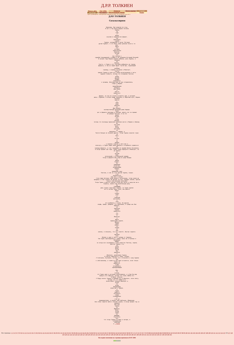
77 (144, 333)
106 (202, 333)
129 (89, 334)
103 (194, 333)
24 (47, 333)
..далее (117, 323)
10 (21, 333)
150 (142, 334)
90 (167, 333)
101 (189, 333)
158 (163, 334)
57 (107, 333)
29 (56, 333)
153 (150, 334)
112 (217, 333)
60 (113, 333)
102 (191, 333)
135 (104, 334)
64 (120, 333)
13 (27, 333)
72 (135, 333)
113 (219, 333)
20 (39, 333)
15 (30, 333)
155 (155, 334)
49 (93, 333)
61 (114, 333)
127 (84, 334)
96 (178, 333)
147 (135, 334)
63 (118, 333)
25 (49, 333)
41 (78, 333)
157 (160, 334)
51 (96, 333)
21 (41, 333)
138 (112, 334)
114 (222, 333)
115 (224, 333)
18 (36, 333)
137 (109, 334)
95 (177, 333)
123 (73, 334)
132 (96, 334)
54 (102, 333)
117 (229, 333)
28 (54, 333)
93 (173, 333)
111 (214, 333)
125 (79, 334)
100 (186, 333)
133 (99, 334)
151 (145, 334)
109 (209, 333)
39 (74, 333)
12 (25, 333)
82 (153, 333)
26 (50, 333)
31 (60, 333)
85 (158, 333)
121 (68, 334)
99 (184, 333)
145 (130, 334)
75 (140, 333)
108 (207, 333)
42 (80, 333)
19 (38, 333)
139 (114, 334)
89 (166, 333)
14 (29, 333)
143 (125, 334)
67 (125, 333)
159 (166, 334)
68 (127, 333)
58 (109, 333)
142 (122, 334)
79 (147, 333)
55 (103, 333)
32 (61, 333)
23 (45, 333)
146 (132, 334)
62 (116, 333)
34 (65, 333)
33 (63, 333)
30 (58, 333)
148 (137, 334)
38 (72, 333)
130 (91, 334)
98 (182, 333)
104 (197, 333)
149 (140, 334)
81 (151, 333)
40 (76, 333)
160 (168, 334)
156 (158, 334)
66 (124, 333)
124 (76, 334)
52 (98, 333)
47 (89, 333)
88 (164, 333)
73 (136, 333)
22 (43, 333)
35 (67, 333)
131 (94, 334)
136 (107, 334)
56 (105, 333)
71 (133, 333)
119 (63, 334)
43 (82, 333)
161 (171, 334)
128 (86, 334)
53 (100, 333)
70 (131, 333)
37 (71, 333)
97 (180, 333)
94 (175, 333)
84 (156, 333)
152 (148, 334)
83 (155, 333)
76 (142, 333)
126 (81, 334)
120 (66, 334)
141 (119, 334)
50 (94, 333)
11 (23, 333)
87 (162, 333)
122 (71, 334)
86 (160, 333)
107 (204, 333)
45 (85, 333)
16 (32, 333)
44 (83, 333)
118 (232, 333)
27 (52, 333)
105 (199, 333)
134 (102, 334)
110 (212, 333)
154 (153, 334)
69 (129, 333)
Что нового (103, 12)
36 (69, 333)
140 (117, 334)
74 (138, 333)
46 (87, 333)
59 (111, 333)
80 (149, 333)
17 (34, 333)
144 (127, 334)
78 (146, 333)
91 (169, 333)
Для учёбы (103, 11)
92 (171, 333)
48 (91, 333)
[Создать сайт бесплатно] (117, 341)
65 (122, 333)
